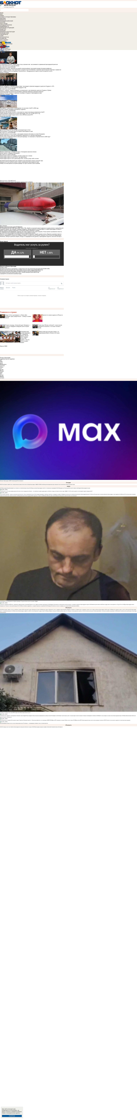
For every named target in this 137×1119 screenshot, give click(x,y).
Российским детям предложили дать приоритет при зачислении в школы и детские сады (58, 484)
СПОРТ (1, 35)
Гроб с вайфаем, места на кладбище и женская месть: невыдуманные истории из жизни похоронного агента (26, 71)
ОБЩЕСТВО (3, 29)
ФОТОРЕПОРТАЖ (4, 37)
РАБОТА (9, 42)
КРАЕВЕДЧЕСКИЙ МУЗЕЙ (6, 21)
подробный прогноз (4, 359)
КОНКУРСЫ (3, 19)
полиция (14, 273)
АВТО (1, 14)
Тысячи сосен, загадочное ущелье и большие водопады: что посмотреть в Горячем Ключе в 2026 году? (25, 136)
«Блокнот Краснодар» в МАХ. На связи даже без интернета (11, 480)
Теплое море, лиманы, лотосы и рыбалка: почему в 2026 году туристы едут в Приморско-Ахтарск (20, 609)
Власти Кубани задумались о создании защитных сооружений (33, 605)
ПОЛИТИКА (3, 30)
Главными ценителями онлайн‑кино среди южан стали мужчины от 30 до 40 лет (106, 604)
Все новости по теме (5, 67)
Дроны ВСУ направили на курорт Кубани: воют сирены (62, 720)
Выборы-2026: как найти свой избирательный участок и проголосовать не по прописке (60, 495)
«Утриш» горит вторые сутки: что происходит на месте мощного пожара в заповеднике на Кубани (77, 715)
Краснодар (18, 273)
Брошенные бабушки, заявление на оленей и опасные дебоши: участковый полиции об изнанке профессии (25, 68)
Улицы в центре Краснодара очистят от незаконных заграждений (44, 488)
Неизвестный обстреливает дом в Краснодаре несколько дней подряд (17, 270)
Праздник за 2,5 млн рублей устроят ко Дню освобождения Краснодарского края (74, 488)
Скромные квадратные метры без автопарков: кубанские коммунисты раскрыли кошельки (21, 91)
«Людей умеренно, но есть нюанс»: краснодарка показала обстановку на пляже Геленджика (22, 134)
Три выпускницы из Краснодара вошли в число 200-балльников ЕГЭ (16, 114)
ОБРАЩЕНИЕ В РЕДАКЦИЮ (7, 27)
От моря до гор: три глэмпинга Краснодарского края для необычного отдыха (17, 726)
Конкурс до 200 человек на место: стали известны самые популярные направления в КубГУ (22, 112)
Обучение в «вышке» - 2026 (6, 94)
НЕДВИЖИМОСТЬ (4, 26)
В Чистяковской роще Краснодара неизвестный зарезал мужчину (16, 271)
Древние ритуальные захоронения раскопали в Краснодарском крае (76, 494)
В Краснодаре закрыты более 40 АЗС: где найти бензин (13, 157)
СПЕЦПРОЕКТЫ (4, 34)
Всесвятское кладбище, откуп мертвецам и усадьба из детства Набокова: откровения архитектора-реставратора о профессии (30, 69)
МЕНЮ (1, 13)
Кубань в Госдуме (4, 72)
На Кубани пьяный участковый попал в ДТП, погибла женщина (15, 272)
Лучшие (8, 287)
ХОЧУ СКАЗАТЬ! (4, 39)
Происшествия (3, 180)
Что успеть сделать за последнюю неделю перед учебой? (81, 491)
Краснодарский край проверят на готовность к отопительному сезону (15, 488)
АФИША (2, 15)
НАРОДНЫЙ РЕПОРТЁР (6, 25)
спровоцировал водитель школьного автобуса (50, 236)
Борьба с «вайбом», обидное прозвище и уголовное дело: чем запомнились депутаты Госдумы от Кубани (25, 90)
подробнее (12, 359)
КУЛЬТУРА (2, 22)
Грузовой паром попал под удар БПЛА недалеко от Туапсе (30, 495)
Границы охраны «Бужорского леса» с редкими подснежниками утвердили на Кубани (58, 609)
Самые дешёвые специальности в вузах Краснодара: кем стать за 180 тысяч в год (20, 113)
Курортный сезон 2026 (5, 116)
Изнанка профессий (5, 50)
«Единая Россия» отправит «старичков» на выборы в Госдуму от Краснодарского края (21, 93)
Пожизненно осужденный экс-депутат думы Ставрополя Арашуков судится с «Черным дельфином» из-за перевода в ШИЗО (26, 720)
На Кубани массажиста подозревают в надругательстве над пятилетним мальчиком (20, 268)
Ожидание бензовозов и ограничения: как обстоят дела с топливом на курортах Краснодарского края (69, 604)
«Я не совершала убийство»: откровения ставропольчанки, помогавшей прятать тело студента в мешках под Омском (24, 604)
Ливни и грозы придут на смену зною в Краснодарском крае (110, 715)
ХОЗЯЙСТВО (3, 38)
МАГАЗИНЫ (8, 49)
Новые (2, 287)
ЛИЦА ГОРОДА (3, 23)
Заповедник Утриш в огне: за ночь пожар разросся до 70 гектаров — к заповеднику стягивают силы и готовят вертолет (25, 723)
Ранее (13, 287)
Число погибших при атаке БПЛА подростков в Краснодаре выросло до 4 (16, 712)
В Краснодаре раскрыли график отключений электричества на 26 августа (48, 726)
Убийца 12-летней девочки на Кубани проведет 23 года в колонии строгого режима (18, 601)
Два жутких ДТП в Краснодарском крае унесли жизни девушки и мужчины (90, 720)
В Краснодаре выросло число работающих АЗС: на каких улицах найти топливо (19, 158)
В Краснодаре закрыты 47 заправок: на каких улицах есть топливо (16, 155)
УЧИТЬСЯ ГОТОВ (8, 43)
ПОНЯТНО (12, 1116)
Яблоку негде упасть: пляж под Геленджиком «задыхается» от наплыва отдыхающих (20, 135)
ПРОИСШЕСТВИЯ (4, 33)
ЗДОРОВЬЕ (3, 18)
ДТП (5, 273)
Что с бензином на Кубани (6, 138)
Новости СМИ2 (3, 346)
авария (2, 273)
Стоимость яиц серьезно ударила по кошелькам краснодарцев (118, 720)
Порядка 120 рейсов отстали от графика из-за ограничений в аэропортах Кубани (63, 605)
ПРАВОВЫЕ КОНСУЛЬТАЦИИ (7, 31)
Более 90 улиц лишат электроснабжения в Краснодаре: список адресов (105, 494)
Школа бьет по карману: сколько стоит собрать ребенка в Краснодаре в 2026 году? (93, 609)
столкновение (9, 273)
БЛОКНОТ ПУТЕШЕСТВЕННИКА (8, 17)
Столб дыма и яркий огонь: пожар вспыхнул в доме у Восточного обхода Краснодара (18, 484)
